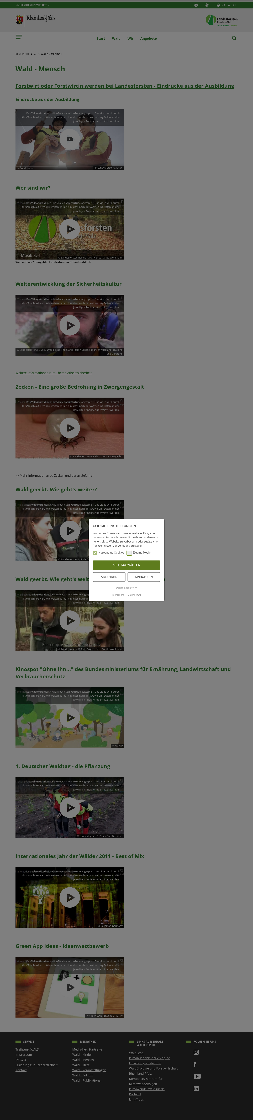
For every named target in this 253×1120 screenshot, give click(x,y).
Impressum (118, 594)
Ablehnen (109, 576)
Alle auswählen (126, 565)
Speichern (144, 576)
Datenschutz (134, 594)
